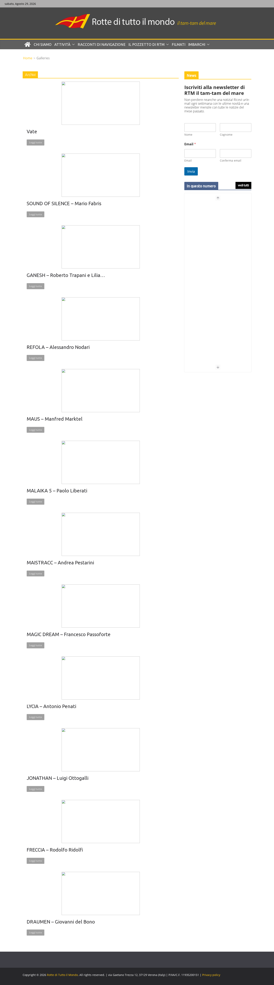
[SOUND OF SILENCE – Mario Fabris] (101, 175)
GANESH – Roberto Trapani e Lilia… (66, 275)
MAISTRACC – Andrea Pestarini (60, 562)
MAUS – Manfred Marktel (54, 419)
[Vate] (101, 103)
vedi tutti (243, 185)
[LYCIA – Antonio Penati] (101, 678)
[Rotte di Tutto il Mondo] (27, 44)
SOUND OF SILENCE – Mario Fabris (64, 203)
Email (188, 160)
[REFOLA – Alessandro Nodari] (101, 318)
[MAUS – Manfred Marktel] (101, 390)
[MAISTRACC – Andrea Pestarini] (101, 534)
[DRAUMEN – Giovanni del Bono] (101, 893)
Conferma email (230, 160)
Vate (32, 131)
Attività (62, 44)
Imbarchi (196, 44)
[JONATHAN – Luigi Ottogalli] (101, 749)
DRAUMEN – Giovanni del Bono (61, 922)
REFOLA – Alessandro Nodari (58, 347)
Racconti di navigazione (102, 44)
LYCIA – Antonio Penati (51, 706)
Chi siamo (43, 44)
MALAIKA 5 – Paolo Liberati (57, 490)
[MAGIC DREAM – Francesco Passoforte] (101, 606)
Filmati (178, 44)
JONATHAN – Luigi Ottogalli (57, 778)
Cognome (226, 134)
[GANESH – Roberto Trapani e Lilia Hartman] (101, 247)
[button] (72, 44)
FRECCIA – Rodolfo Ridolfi (55, 850)
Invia (191, 171)
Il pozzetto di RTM (146, 44)
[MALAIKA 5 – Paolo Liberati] (101, 462)
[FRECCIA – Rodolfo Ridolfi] (101, 821)
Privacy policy (211, 975)
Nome (188, 134)
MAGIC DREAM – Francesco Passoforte (69, 634)
